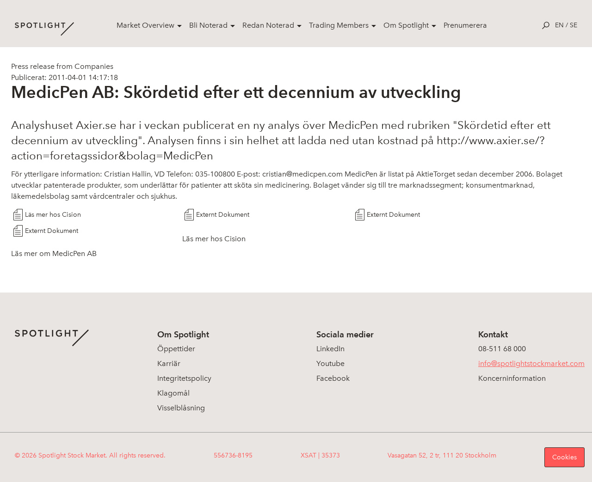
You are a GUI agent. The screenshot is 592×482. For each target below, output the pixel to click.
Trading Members (339, 25)
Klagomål (173, 393)
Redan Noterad (268, 25)
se (573, 25)
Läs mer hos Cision (53, 215)
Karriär (168, 363)
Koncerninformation (512, 378)
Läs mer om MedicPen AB (54, 253)
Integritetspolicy (184, 378)
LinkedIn (330, 348)
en (559, 25)
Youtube (330, 363)
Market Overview (145, 25)
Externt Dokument (222, 215)
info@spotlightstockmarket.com (531, 363)
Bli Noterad (208, 25)
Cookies (564, 457)
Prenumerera (465, 25)
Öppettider (176, 348)
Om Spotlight (406, 25)
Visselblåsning (181, 407)
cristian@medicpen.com (302, 174)
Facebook (333, 378)
